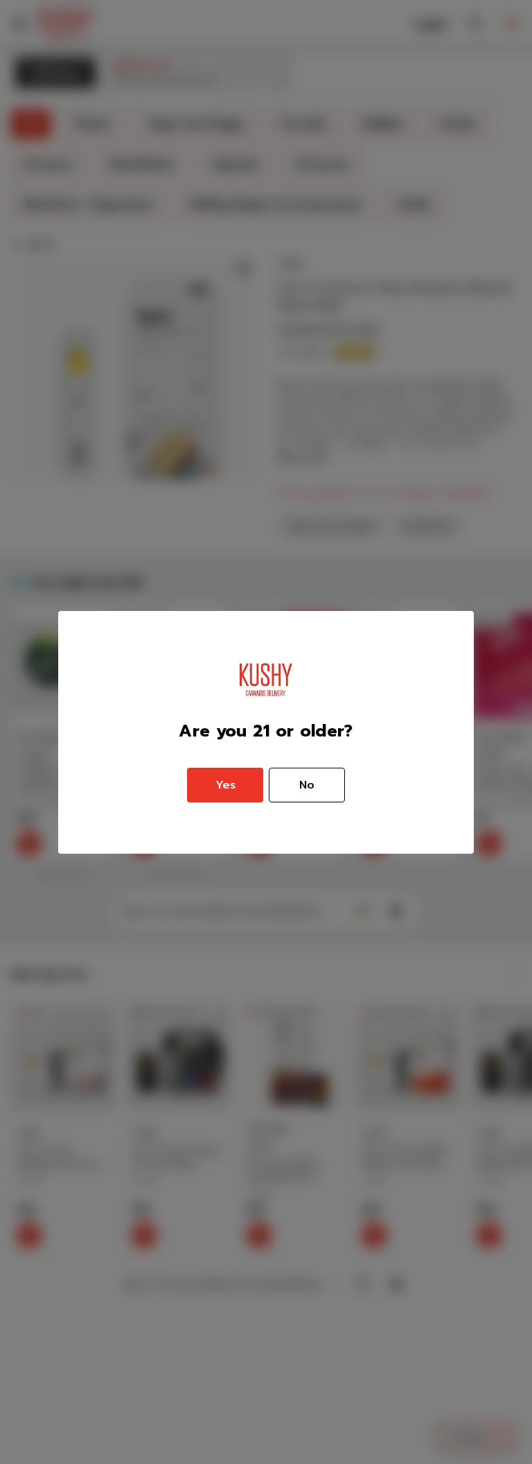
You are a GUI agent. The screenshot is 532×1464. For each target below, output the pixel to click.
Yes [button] (225, 785)
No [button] (306, 785)
